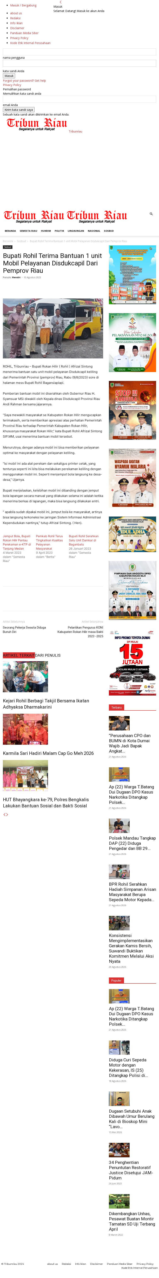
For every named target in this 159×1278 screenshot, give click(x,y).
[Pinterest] (26, 287)
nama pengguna (14, 58)
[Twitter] (16, 287)
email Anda (10, 105)
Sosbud (109, 230)
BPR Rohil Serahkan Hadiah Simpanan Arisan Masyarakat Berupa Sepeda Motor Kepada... (132, 892)
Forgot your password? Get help (24, 80)
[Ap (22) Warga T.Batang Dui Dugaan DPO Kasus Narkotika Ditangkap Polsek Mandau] (132, 774)
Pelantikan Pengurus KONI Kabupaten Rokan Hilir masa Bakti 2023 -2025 (80, 632)
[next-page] (7, 814)
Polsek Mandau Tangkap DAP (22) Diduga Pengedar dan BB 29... (132, 843)
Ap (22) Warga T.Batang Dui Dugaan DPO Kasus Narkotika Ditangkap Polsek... (131, 794)
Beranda (10, 230)
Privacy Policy (12, 85)
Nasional (94, 230)
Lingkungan (76, 230)
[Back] (60, 2)
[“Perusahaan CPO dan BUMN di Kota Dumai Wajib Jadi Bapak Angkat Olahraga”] (132, 723)
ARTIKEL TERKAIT (19, 655)
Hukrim (46, 230)
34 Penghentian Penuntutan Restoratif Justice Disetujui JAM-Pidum (131, 1170)
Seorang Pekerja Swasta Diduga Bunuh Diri (24, 630)
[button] (151, 214)
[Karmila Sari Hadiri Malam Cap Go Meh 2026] (53, 729)
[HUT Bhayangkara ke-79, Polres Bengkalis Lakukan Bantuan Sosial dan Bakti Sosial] (53, 775)
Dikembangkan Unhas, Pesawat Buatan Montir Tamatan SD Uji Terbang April (132, 1221)
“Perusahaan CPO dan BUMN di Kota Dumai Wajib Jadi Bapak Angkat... (130, 743)
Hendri (16, 277)
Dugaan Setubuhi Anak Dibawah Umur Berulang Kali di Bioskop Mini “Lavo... (131, 1119)
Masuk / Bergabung (23, 5)
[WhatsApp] (35, 287)
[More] (45, 287)
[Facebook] (7, 287)
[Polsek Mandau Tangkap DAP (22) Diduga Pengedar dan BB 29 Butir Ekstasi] (132, 826)
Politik (59, 230)
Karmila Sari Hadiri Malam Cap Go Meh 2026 (48, 753)
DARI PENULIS (47, 655)
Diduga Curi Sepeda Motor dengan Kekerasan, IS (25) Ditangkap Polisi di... (128, 1067)
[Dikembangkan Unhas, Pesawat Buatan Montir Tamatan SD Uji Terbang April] (132, 1201)
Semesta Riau (28, 230)
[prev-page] (4, 814)
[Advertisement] (79, 178)
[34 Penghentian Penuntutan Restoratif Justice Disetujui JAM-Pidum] (132, 1150)
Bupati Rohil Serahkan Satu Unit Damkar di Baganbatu (84, 540)
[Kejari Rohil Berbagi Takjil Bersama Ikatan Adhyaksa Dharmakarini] (53, 676)
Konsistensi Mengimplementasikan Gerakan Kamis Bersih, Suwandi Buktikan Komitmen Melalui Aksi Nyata (131, 948)
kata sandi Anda (13, 71)
